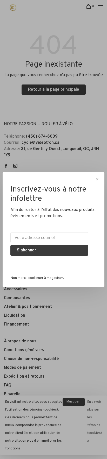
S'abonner (26, 250)
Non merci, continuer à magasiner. (37, 278)
